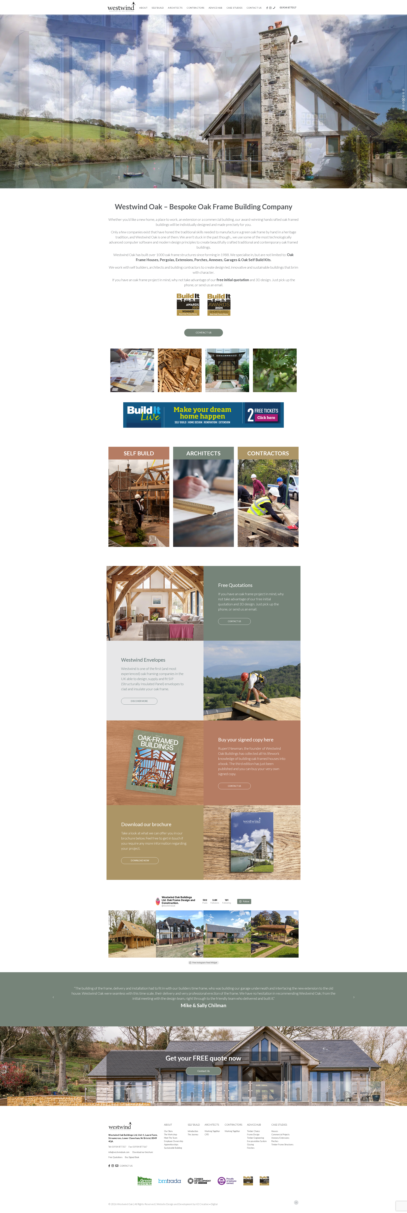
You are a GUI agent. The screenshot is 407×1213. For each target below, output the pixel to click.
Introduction (193, 1131)
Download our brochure (142, 1152)
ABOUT (168, 1124)
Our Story (168, 1131)
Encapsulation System (257, 1141)
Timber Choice (253, 1131)
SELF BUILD (139, 453)
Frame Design (253, 1134)
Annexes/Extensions (280, 1138)
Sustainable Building (173, 1148)
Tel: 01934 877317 (117, 1146)
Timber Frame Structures (282, 1144)
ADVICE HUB (254, 1124)
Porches (274, 1141)
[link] (203, 415)
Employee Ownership (173, 1141)
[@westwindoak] (157, 901)
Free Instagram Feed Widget (204, 963)
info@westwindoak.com (118, 1152)
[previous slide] (53, 997)
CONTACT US (126, 1166)
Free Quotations (115, 1157)
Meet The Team (170, 1138)
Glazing (250, 1144)
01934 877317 (288, 7)
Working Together (212, 1131)
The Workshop (170, 1134)
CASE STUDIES (279, 1124)
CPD (207, 1134)
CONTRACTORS (268, 453)
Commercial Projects (280, 1134)
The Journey (193, 1134)
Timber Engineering (255, 1138)
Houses (274, 1131)
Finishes (251, 1148)
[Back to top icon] (296, 1202)
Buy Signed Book (132, 1157)
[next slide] (353, 997)
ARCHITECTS (203, 453)
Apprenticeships (171, 1144)
